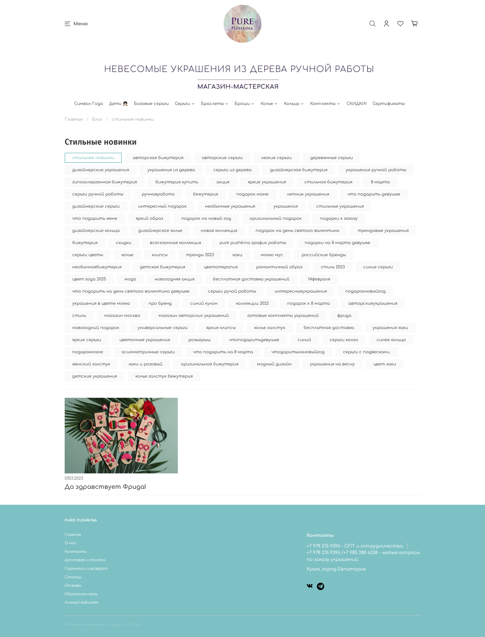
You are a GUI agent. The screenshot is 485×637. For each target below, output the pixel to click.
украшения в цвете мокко (101, 303)
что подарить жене (94, 218)
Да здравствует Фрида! (105, 487)
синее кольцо (391, 340)
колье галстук (269, 327)
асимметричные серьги (148, 352)
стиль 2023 (333, 267)
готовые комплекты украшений (283, 315)
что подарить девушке (374, 194)
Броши (242, 103)
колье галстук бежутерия (164, 376)
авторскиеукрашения (372, 303)
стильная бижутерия (328, 182)
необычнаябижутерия (97, 267)
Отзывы (73, 585)
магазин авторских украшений (194, 315)
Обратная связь (81, 594)
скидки (123, 242)
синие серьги (378, 267)
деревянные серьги (331, 158)
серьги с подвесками (366, 352)
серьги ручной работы (97, 194)
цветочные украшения (144, 340)
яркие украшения (267, 182)
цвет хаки (384, 364)
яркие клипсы (221, 327)
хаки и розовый (145, 364)
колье (127, 255)
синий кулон (203, 303)
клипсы (159, 255)
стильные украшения (340, 206)
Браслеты (212, 103)
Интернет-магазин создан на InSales (103, 624)
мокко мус (272, 255)
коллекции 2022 (252, 303)
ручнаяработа (158, 194)
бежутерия (205, 194)
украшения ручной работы (376, 170)
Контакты (75, 552)
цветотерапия (221, 267)
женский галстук (91, 364)
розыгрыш (199, 340)
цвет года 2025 (89, 279)
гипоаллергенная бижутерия (104, 182)
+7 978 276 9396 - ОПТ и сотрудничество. (355, 545)
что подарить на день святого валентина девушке (130, 291)
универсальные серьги (163, 327)
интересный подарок (162, 206)
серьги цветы (87, 255)
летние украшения (308, 194)
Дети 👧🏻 (118, 103)
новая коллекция (219, 230)
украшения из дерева (171, 170)
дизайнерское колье (160, 230)
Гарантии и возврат (86, 568)
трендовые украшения (383, 230)
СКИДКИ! (357, 103)
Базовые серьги (151, 103)
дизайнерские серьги (96, 206)
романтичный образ (279, 267)
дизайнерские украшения (100, 170)
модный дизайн (274, 364)
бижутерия (85, 242)
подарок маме (252, 194)
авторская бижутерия (158, 158)
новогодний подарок (95, 327)
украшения (286, 206)
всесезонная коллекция (175, 242)
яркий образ (149, 218)
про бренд (160, 303)
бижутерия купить (176, 182)
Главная (74, 119)
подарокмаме (87, 352)
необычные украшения (230, 206)
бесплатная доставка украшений (251, 279)
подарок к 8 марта (308, 303)
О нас (70, 543)
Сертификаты (389, 103)
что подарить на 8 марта (223, 352)
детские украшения (94, 376)
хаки (237, 255)
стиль (79, 315)
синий (304, 340)
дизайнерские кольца (96, 230)
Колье (267, 103)
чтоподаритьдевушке (254, 340)
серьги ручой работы (232, 291)
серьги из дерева (232, 170)
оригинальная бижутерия (209, 364)
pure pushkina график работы (253, 242)
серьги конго (344, 340)
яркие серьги (86, 340)
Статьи (73, 577)
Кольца (291, 103)
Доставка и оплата (85, 560)
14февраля (319, 279)
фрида (344, 315)
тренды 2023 (200, 255)
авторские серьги (222, 158)
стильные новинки (93, 158)
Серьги (182, 103)
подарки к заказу (339, 218)
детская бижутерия (162, 267)
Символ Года (88, 103)
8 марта (380, 182)
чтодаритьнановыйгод (298, 352)
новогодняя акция (175, 279)
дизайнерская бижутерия (298, 170)
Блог (97, 119)
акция (222, 182)
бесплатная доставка (329, 327)
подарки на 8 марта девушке (337, 242)
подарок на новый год (206, 218)
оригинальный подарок (276, 218)
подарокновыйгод (365, 291)
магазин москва (122, 315)
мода (130, 279)
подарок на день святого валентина (297, 230)
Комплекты (322, 103)
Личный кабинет (81, 602)
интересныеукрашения (301, 291)
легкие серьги (276, 158)
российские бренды (324, 255)
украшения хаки (390, 327)
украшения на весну (332, 364)
